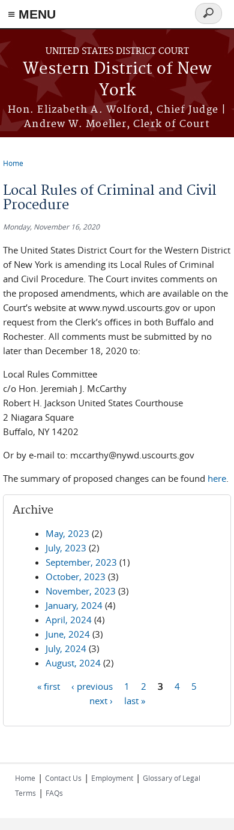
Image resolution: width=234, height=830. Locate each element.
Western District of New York (117, 80)
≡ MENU (32, 14)
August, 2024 (73, 663)
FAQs (54, 793)
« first (48, 686)
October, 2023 (76, 576)
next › (101, 701)
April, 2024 (69, 620)
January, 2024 (74, 605)
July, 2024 (66, 648)
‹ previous (92, 686)
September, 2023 (81, 562)
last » (134, 701)
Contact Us (63, 778)
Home (13, 163)
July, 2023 (66, 548)
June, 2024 (68, 634)
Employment (112, 778)
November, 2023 (81, 591)
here (217, 478)
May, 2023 (67, 533)
